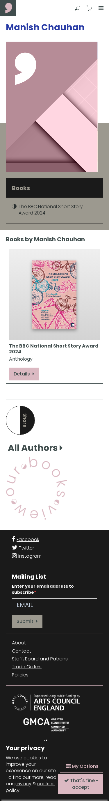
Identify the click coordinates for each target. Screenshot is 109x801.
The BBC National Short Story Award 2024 (51, 209)
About (19, 643)
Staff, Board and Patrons (40, 659)
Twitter (26, 548)
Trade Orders (27, 667)
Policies (20, 675)
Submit (26, 621)
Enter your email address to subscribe (43, 589)
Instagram (30, 556)
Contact (21, 651)
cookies (46, 783)
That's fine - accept (84, 783)
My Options (85, 766)
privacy (23, 783)
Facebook (28, 539)
